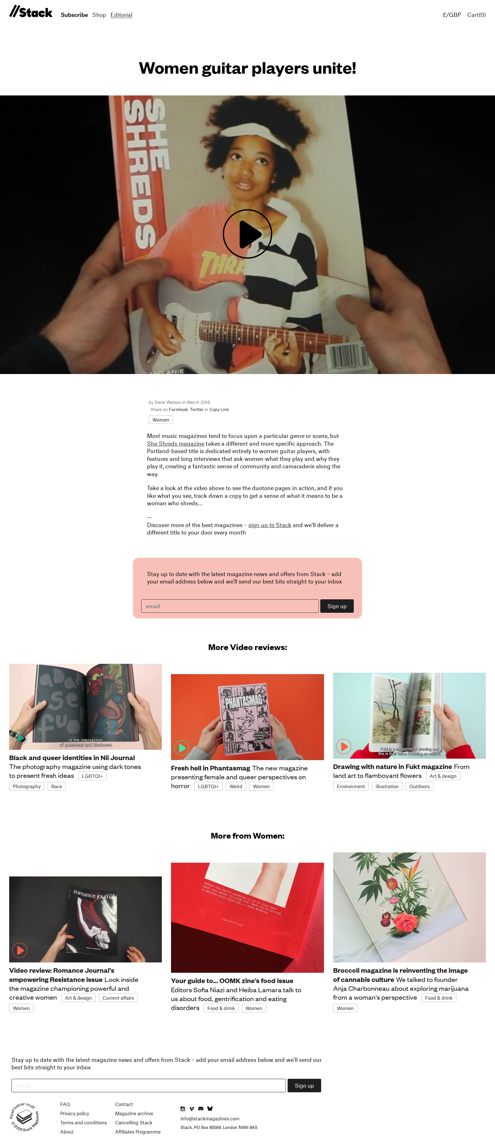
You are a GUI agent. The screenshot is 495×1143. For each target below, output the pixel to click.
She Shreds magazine (175, 443)
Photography (27, 786)
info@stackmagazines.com (209, 1118)
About (67, 1131)
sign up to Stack (269, 524)
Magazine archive (134, 1113)
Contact (124, 1104)
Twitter (196, 409)
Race (56, 786)
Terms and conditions (83, 1122)
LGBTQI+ (92, 776)
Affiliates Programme (138, 1131)
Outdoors (419, 786)
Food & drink (221, 1008)
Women (160, 419)
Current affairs (118, 998)
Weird (235, 786)
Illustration (387, 786)
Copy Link (219, 409)
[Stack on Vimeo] (191, 1109)
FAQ (65, 1104)
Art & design (443, 776)
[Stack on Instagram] (182, 1109)
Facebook (178, 409)
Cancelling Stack (133, 1122)
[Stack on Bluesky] (210, 1109)
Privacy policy (74, 1113)
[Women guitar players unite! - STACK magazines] (30, 11)
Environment (351, 786)
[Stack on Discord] (201, 1109)
